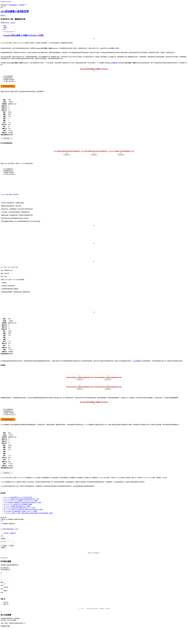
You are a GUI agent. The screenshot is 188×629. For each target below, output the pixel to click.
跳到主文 (3, 15)
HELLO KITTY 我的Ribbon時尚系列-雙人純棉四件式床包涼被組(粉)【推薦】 (23, 509)
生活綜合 (12, 22)
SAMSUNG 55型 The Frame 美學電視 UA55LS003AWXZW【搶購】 (21, 500)
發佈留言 (3, 547)
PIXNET (83, 608)
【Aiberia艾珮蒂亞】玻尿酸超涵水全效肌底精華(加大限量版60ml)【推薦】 (23, 502)
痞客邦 (9, 529)
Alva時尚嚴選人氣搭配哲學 (15, 11)
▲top (2, 535)
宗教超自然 (13, 533)
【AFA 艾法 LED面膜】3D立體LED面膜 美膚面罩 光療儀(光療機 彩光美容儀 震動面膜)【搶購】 (28, 513)
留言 (12, 529)
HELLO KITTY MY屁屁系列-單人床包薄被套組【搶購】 (18, 504)
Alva (2, 520)
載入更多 (3, 538)
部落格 (5, 27)
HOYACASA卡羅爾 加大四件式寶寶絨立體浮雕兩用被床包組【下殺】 (22, 499)
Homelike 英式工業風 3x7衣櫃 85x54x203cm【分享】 (24, 35)
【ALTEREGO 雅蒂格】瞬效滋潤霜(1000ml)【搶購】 (17, 506)
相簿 (5, 25)
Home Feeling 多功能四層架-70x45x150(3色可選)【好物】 (18, 497)
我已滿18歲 (3, 626)
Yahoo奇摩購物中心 (114, 62)
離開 (8, 626)
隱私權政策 (102, 608)
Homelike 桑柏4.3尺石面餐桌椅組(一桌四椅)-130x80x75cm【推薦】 (21, 511)
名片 (5, 29)
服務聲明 (108, 608)
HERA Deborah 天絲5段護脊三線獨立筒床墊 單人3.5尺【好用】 (20, 508)
